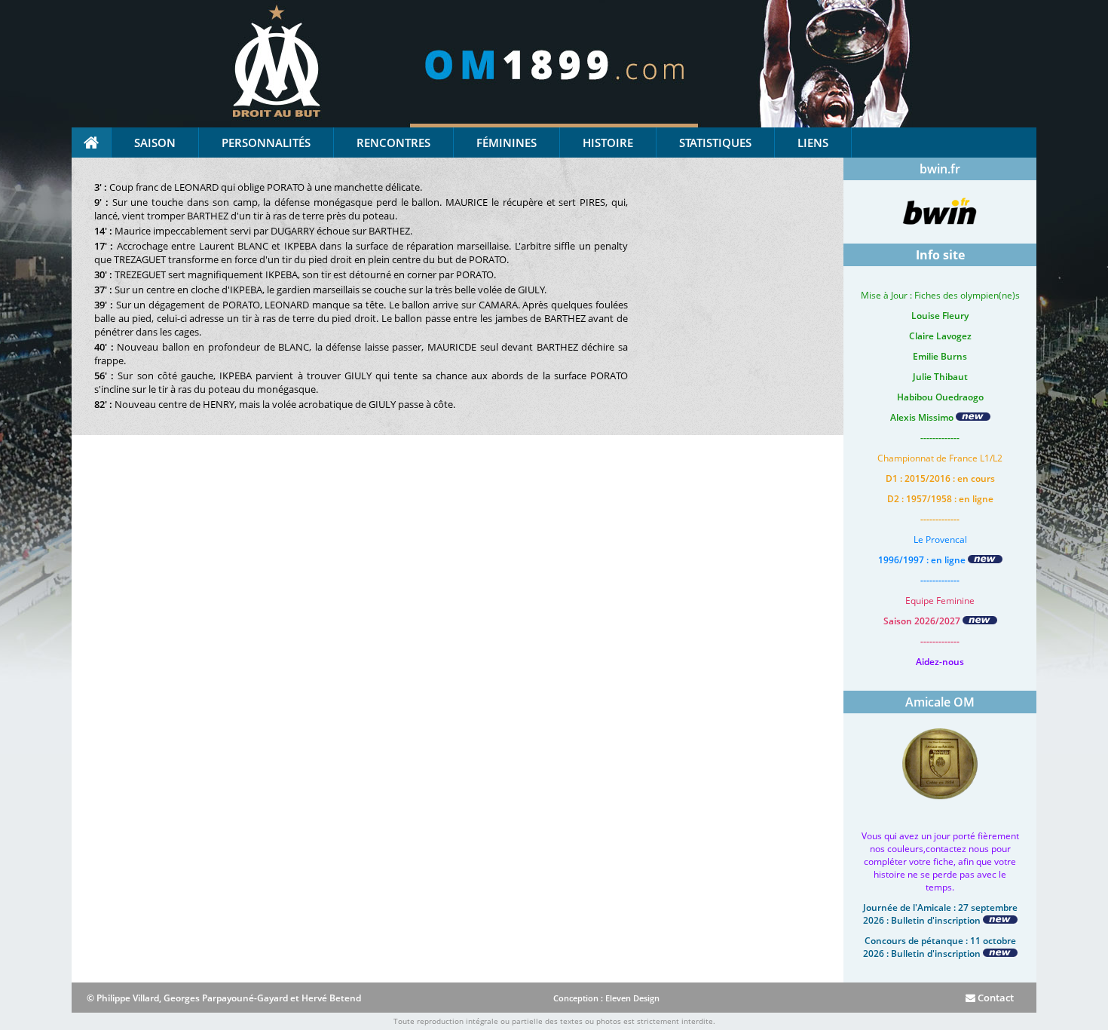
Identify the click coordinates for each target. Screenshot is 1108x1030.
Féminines (506, 142)
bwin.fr (940, 169)
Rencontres (393, 142)
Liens (812, 142)
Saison (155, 142)
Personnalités (266, 142)
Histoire (608, 142)
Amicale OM (940, 702)
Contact (994, 997)
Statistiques (715, 142)
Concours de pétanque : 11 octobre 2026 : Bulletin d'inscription (939, 947)
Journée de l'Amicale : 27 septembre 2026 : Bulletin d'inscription (940, 914)
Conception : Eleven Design (606, 998)
